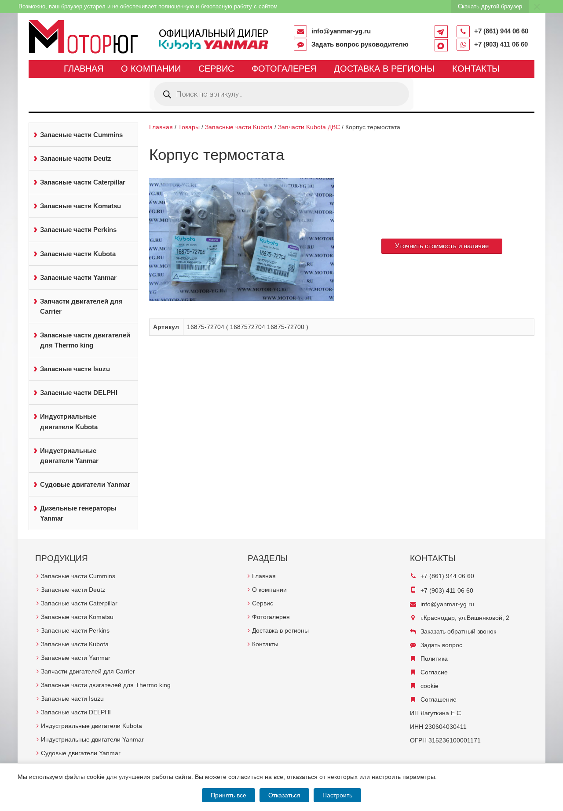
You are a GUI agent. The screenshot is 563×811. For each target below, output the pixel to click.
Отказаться (284, 795)
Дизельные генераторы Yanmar (78, 513)
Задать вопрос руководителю (360, 44)
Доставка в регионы (384, 68)
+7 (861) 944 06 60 (501, 31)
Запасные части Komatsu (80, 206)
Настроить (337, 795)
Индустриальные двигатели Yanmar (69, 455)
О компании (151, 68)
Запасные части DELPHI (78, 392)
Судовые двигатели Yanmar (85, 484)
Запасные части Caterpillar (82, 182)
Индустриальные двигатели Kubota (69, 421)
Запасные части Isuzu (75, 369)
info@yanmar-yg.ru (341, 31)
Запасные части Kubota (78, 253)
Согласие (434, 672)
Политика (434, 658)
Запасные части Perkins (78, 229)
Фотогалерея (284, 68)
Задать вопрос (441, 644)
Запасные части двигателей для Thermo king (85, 340)
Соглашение (438, 699)
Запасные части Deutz (75, 158)
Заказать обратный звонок (458, 631)
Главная (83, 68)
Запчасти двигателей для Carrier (81, 306)
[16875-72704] (241, 239)
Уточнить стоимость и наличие (442, 246)
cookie (429, 685)
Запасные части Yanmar (78, 277)
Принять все (228, 795)
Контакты (476, 68)
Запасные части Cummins (81, 134)
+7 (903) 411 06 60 (501, 44)
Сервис (216, 68)
